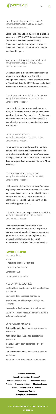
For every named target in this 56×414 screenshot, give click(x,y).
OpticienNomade (16, 24)
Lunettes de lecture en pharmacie (22, 173)
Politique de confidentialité (26, 394)
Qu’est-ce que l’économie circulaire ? (24, 21)
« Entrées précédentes (16, 252)
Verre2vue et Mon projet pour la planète (26, 60)
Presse (9, 384)
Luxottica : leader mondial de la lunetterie (26, 95)
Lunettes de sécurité (26, 374)
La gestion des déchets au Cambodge (23, 296)
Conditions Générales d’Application (26, 387)
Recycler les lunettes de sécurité (26, 377)
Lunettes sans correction (17, 27)
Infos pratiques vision (17, 267)
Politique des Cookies (26, 391)
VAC (7, 359)
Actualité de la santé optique (21, 263)
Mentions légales (40, 384)
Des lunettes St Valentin (18, 134)
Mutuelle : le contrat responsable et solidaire (28, 212)
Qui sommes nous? (38, 380)
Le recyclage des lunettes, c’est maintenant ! (26, 308)
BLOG (40, 24)
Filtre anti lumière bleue (16, 380)
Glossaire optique (22, 384)
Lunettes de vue (13, 272)
